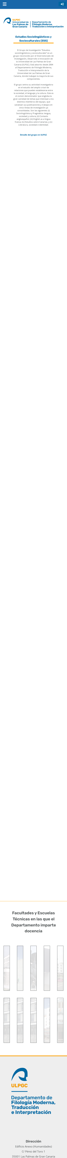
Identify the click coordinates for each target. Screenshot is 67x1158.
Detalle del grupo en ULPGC (33, 135)
